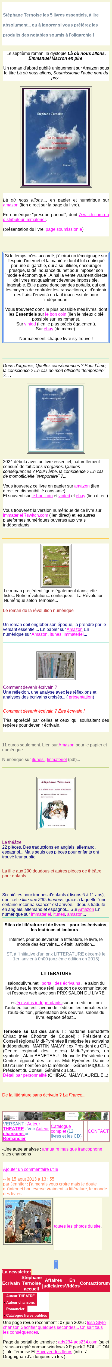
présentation (80, 697)
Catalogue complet (61, 1129)
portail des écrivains (61, 983)
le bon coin (55, 314)
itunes (55, 634)
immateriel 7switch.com (25, 515)
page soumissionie (63, 229)
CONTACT (98, 1131)
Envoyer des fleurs (54, 1351)
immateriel (74, 634)
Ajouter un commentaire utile (30, 1169)
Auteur (21, 1126)
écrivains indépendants (40, 1002)
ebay (48, 329)
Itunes (59, 914)
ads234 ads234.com (77, 1342)
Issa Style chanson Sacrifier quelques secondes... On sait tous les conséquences (54, 1327)
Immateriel (57, 759)
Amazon (75, 629)
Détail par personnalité (25, 1075)
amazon (10, 205)
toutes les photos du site (77, 1226)
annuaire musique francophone (72, 1149)
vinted (30, 324)
